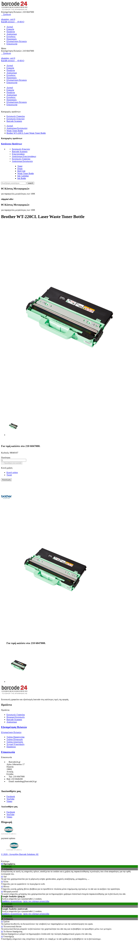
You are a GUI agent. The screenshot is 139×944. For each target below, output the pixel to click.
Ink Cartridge (23, 176)
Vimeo (9, 801)
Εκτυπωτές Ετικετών (16, 119)
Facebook (11, 796)
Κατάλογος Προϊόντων (11, 144)
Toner (19, 166)
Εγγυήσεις (11, 36)
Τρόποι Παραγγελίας (16, 737)
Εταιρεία (10, 29)
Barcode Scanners (14, 121)
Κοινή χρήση (12, 472)
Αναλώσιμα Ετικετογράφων (24, 156)
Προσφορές (12, 39)
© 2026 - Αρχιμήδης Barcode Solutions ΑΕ (20, 854)
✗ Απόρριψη (6, 869)
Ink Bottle (21, 178)
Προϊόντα (11, 31)
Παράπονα (11, 747)
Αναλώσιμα (12, 34)
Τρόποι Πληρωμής (15, 739)
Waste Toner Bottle (25, 173)
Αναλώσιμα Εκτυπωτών (22, 161)
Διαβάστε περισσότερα (12, 901)
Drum (19, 168)
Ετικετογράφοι (18, 154)
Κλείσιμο (5, 861)
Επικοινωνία (12, 44)
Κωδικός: (5, 453)
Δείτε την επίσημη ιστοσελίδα (36, 901)
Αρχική (10, 27)
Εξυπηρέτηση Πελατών (17, 41)
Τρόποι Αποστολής (15, 742)
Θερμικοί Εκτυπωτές (16, 717)
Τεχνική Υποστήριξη (15, 744)
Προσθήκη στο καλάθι (11, 463)
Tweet (9, 475)
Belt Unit (21, 171)
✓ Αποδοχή (6, 866)
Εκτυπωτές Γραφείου (16, 116)
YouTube (10, 799)
